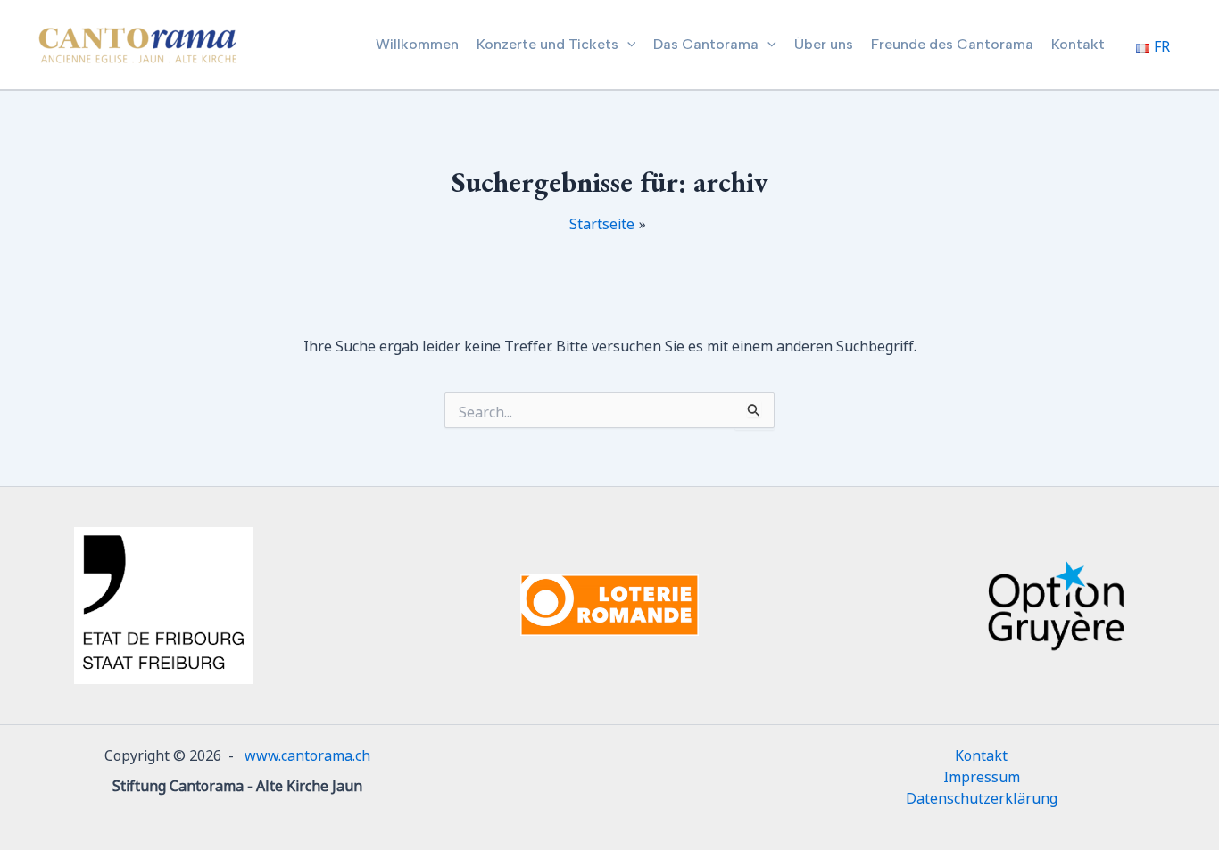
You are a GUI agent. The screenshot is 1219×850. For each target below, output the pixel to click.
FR (1162, 44)
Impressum (981, 775)
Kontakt (981, 753)
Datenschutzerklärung (981, 796)
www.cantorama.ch (307, 753)
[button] (627, 44)
